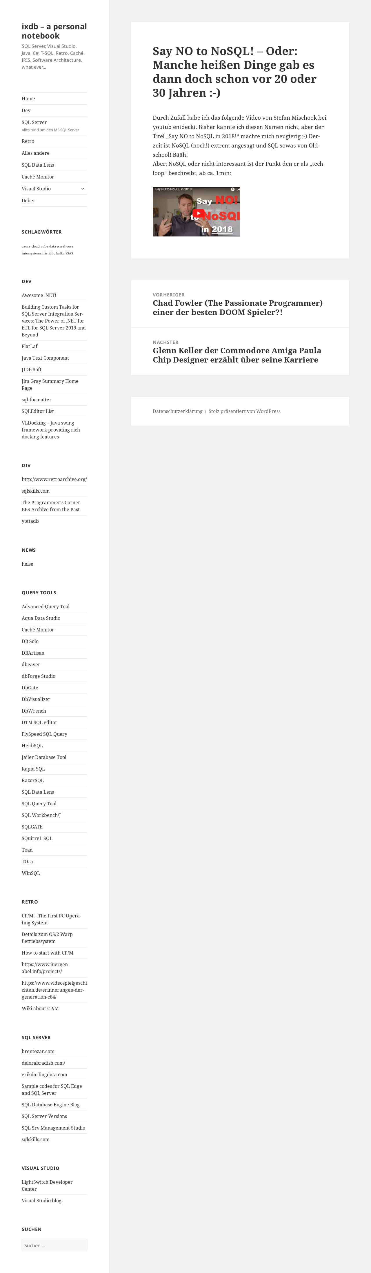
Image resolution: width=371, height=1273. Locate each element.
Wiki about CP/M (40, 1008)
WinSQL (31, 873)
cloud (36, 246)
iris (45, 253)
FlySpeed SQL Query (44, 734)
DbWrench (34, 711)
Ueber (28, 200)
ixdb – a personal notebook (54, 31)
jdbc (52, 253)
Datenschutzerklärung (178, 411)
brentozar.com (38, 1051)
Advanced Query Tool (46, 606)
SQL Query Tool (39, 803)
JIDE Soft (31, 369)
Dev (26, 110)
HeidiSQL (32, 745)
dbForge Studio (38, 676)
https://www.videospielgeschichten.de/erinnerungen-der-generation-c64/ (54, 990)
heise (27, 564)
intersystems (31, 253)
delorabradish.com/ (43, 1063)
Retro (28, 141)
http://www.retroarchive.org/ (54, 479)
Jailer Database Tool (44, 757)
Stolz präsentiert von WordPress (245, 411)
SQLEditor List (38, 411)
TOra (27, 861)
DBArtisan (33, 653)
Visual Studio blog (41, 1200)
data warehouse (61, 246)
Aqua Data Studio (41, 618)
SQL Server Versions (44, 1116)
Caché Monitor (38, 177)
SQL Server (50, 125)
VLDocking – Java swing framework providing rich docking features (51, 430)
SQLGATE (32, 827)
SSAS (69, 253)
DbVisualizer (36, 699)
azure (26, 246)
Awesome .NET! (39, 295)
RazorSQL (33, 780)
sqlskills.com (36, 491)
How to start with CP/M (47, 953)
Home (28, 98)
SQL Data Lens (38, 165)
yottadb (30, 521)
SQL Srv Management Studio (53, 1128)
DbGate (30, 687)
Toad (27, 850)
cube (44, 246)
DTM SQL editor (39, 722)
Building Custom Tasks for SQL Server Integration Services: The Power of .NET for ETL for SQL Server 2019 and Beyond (54, 321)
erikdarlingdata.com (44, 1074)
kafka (60, 253)
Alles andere (36, 153)
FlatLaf (29, 346)
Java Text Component (45, 358)
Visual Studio (36, 188)
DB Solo (30, 641)
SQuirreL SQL (37, 838)
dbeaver (31, 664)
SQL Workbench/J (41, 815)
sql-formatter (37, 399)
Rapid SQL (33, 769)
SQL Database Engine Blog (51, 1104)
